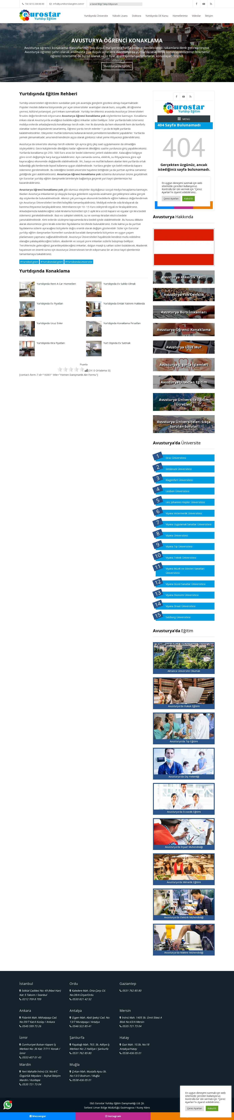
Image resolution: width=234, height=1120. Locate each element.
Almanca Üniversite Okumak (184, 671)
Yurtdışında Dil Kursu (156, 15)
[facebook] (196, 4)
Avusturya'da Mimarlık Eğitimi (184, 882)
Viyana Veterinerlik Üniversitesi (184, 513)
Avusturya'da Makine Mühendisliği (183, 952)
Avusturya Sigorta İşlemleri (183, 364)
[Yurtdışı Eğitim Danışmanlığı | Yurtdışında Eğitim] (39, 15)
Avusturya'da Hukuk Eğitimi (184, 706)
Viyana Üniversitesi (177, 535)
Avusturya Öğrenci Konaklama (184, 329)
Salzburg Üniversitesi (178, 617)
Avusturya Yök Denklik (184, 294)
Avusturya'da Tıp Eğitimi (184, 741)
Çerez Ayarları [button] (194, 1108)
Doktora (136, 15)
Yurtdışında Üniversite (96, 15)
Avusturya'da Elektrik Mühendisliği (184, 917)
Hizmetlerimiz (180, 15)
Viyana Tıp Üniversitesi (179, 546)
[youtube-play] (203, 4)
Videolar (196, 15)
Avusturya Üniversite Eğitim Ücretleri (184, 402)
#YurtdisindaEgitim (52, 261)
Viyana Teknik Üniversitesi (181, 557)
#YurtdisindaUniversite (78, 261)
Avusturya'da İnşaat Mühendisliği (184, 847)
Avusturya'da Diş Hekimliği (184, 776)
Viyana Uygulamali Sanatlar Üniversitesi (188, 524)
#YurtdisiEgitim (29, 261)
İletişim (209, 15)
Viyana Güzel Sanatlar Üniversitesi (185, 584)
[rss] (211, 4)
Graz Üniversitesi (176, 457)
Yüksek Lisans (120, 15)
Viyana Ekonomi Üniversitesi (182, 595)
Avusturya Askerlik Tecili (184, 277)
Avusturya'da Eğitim (117, 66)
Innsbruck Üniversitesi (179, 469)
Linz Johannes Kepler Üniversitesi (185, 502)
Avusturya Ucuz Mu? (183, 347)
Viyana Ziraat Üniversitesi (180, 606)
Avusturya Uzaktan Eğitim (184, 382)
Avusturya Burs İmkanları (184, 312)
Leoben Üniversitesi (177, 491)
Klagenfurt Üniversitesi (179, 480)
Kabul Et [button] (212, 1108)
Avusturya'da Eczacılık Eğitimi (184, 811)
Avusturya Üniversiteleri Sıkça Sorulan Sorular (184, 424)
